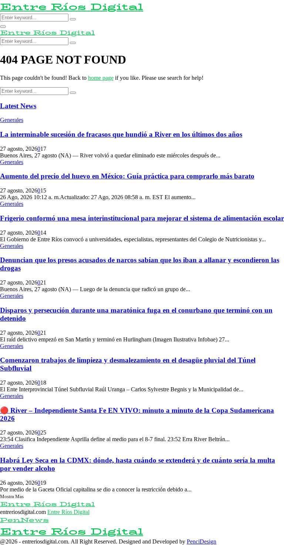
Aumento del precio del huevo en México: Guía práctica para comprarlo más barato (127, 176)
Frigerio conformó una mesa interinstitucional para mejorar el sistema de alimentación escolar (142, 218)
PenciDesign (201, 541)
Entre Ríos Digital (71, 7)
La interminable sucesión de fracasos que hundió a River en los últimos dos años (121, 134)
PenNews (24, 520)
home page (101, 78)
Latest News (18, 106)
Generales (11, 120)
